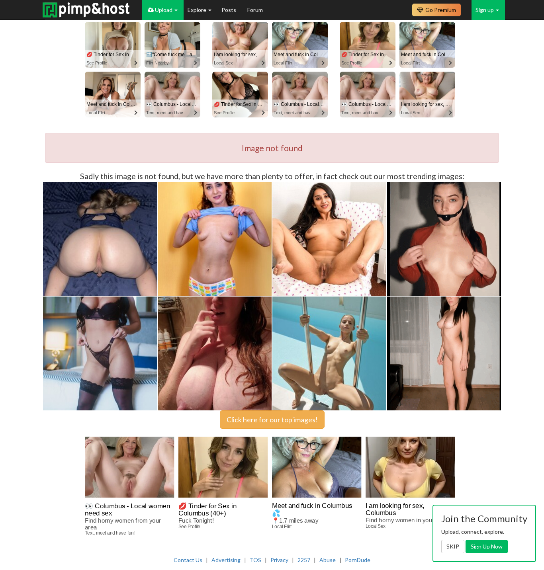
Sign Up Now (487, 546)
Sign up (485, 9)
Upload (164, 9)
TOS (255, 559)
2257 (303, 559)
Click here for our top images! (272, 419)
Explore (197, 9)
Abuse (327, 559)
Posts (229, 9)
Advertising (226, 559)
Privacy (279, 559)
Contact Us (188, 559)
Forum (255, 9)
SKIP (452, 546)
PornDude (357, 559)
